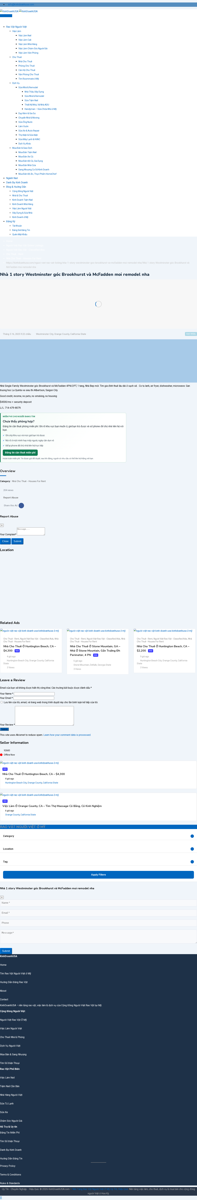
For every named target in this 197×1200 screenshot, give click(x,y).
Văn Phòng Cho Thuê (28, 74)
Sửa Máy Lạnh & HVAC (29, 139)
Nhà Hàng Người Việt (11, 1094)
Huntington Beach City (17, 660)
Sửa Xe (4, 1112)
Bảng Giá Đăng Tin (21, 230)
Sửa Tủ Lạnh (7, 1103)
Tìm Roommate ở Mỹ (28, 79)
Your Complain (8, 534)
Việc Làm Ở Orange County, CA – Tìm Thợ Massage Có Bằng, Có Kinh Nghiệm (52, 806)
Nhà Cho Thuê (25, 61)
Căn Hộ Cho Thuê (26, 70)
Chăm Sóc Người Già (11, 1120)
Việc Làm (16, 31)
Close (5, 541)
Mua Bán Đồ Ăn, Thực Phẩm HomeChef (37, 174)
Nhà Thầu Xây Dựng (34, 92)
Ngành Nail (12, 178)
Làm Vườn (23, 126)
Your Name (6, 693)
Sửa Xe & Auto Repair (28, 130)
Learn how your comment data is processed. (67, 734)
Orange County (61, 334)
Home (3, 964)
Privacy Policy (7, 1165)
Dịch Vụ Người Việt (10, 1045)
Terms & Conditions (10, 1174)
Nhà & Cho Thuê (20, 195)
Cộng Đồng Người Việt (22, 191)
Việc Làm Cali (24, 40)
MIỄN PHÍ (6, 15)
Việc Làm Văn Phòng (28, 53)
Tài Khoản (17, 226)
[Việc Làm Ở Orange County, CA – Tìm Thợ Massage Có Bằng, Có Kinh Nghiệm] (29, 795)
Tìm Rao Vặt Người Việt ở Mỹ (15, 973)
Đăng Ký (10, 221)
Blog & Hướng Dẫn (16, 186)
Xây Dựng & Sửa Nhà (22, 213)
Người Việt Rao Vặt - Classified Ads (37, 639)
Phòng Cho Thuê (26, 66)
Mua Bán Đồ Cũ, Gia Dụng (30, 161)
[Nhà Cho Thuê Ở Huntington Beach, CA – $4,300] (29, 763)
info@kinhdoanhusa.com (21, 4)
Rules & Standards (10, 1183)
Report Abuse (10, 497)
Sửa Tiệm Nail (31, 100)
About (3, 990)
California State (78, 334)
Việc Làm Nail (24, 35)
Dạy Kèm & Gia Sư (27, 113)
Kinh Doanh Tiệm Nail (22, 200)
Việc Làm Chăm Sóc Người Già (32, 48)
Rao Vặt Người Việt (16, 26)
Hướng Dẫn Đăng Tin (11, 1158)
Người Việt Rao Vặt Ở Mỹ (13, 1019)
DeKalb (93, 665)
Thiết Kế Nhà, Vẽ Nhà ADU (37, 104)
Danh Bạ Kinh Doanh (17, 182)
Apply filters (98, 874)
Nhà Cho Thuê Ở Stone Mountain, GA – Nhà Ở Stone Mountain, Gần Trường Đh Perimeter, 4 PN (95, 650)
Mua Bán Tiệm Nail (27, 152)
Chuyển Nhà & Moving (28, 117)
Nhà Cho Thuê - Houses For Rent (29, 481)
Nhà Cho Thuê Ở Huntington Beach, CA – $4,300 (33, 774)
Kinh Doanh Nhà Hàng (22, 204)
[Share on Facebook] (21, 505)
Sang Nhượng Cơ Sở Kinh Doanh (33, 169)
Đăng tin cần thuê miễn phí (20, 452)
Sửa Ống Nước (25, 122)
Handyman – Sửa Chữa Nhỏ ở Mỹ (41, 109)
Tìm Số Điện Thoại (10, 1063)
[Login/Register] (1, 20)
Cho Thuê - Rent (11, 639)
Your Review (7, 724)
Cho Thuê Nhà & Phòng (12, 1037)
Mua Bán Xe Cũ (25, 156)
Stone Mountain (81, 665)
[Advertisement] (92, 361)
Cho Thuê (17, 57)
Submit (17, 541)
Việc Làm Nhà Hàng (27, 44)
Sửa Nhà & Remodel (28, 87)
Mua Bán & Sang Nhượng (13, 1054)
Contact (4, 999)
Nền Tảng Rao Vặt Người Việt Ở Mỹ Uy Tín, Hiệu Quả (100, 1189)
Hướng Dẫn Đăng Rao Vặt (14, 982)
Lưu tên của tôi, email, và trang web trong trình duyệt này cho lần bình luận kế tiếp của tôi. (51, 702)
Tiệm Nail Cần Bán (9, 1086)
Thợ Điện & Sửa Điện (28, 135)
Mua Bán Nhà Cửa (27, 165)
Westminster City (44, 334)
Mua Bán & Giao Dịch (22, 148)
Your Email (6, 698)
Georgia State (104, 665)
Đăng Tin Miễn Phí (10, 1132)
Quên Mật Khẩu (19, 234)
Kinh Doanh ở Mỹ (20, 217)
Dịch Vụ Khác (24, 143)
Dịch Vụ (16, 83)
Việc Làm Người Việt (21, 208)
